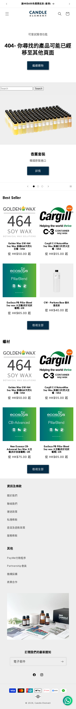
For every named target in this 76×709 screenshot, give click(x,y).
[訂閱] (62, 661)
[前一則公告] (6, 4)
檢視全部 (38, 325)
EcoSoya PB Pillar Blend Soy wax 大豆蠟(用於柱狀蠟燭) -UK (19, 305)
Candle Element (43, 703)
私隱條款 (12, 519)
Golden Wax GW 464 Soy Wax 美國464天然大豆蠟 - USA (19, 246)
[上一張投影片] (28, 186)
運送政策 (12, 511)
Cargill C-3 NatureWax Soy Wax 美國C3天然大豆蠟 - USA (56, 246)
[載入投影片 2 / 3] (38, 186)
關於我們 (12, 495)
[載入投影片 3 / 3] (42, 186)
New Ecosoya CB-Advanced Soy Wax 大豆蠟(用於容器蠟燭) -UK (19, 449)
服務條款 (12, 535)
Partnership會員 (17, 565)
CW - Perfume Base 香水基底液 (56, 304)
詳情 (38, 171)
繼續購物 (38, 65)
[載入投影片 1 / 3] (34, 186)
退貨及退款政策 (16, 527)
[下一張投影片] (48, 186)
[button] (7, 14)
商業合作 (12, 581)
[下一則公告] (69, 4)
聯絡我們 (12, 503)
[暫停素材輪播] (72, 186)
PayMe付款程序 (16, 557)
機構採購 (12, 573)
